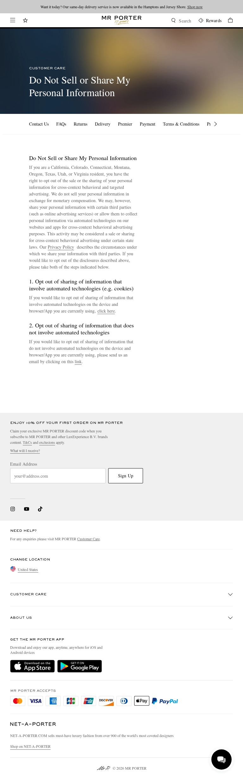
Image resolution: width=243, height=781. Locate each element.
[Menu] (12, 20)
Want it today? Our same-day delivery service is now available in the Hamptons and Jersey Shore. (121, 6)
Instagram (12, 508)
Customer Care (88, 538)
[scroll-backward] (24, 124)
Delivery (102, 124)
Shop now (195, 6)
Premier (125, 124)
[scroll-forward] (215, 124)
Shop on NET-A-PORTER (30, 746)
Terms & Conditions (181, 124)
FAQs (61, 124)
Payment (147, 124)
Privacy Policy (61, 247)
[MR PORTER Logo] (33, 724)
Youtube (26, 508)
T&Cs (27, 442)
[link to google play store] (79, 666)
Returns (80, 124)
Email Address (23, 464)
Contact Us (39, 124)
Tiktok (40, 508)
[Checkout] (227, 21)
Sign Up (125, 476)
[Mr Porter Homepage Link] (121, 20)
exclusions (47, 442)
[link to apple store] (32, 666)
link (78, 361)
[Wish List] (25, 21)
